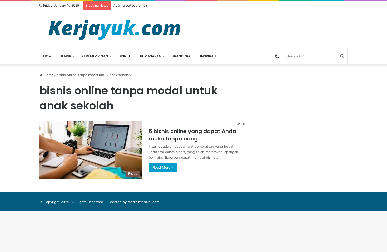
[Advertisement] (305, 109)
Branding (181, 56)
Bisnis (124, 56)
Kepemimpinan (94, 56)
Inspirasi (208, 56)
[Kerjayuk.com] (114, 29)
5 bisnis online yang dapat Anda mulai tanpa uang (192, 135)
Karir (66, 56)
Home (48, 56)
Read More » (163, 167)
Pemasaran (150, 56)
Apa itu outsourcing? (130, 5)
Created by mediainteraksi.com (133, 202)
